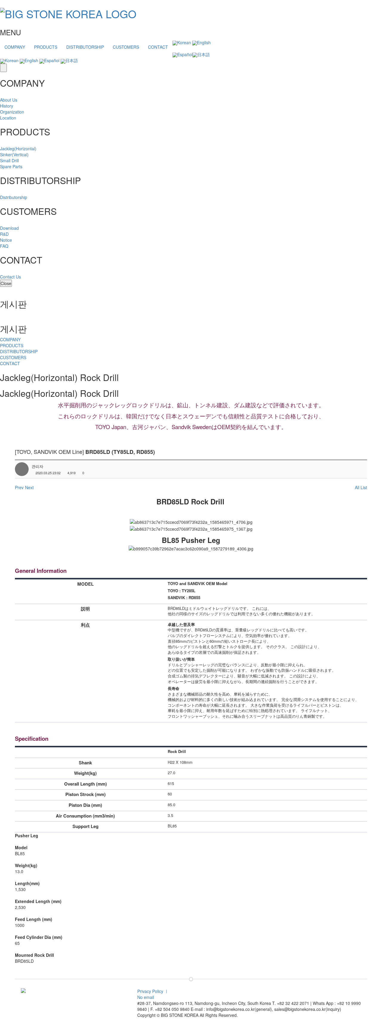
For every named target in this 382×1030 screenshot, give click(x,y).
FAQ (4, 246)
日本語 (203, 54)
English (204, 42)
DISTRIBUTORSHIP (85, 47)
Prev (19, 487)
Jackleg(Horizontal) (18, 148)
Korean (184, 42)
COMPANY (14, 47)
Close (6, 283)
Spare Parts (11, 166)
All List (361, 487)
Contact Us (10, 277)
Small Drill (9, 160)
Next (29, 487)
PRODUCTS (45, 47)
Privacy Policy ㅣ (153, 991)
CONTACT (158, 47)
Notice (6, 240)
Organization (12, 112)
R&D (4, 234)
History (6, 106)
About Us (8, 100)
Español (184, 54)
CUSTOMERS (126, 47)
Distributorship (13, 197)
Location (8, 118)
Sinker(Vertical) (14, 154)
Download (9, 228)
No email (145, 997)
